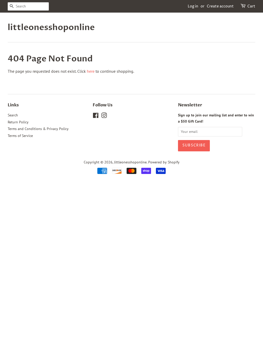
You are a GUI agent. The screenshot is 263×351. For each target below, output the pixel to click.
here (91, 71)
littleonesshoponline (49, 27)
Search (13, 115)
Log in (193, 6)
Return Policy (18, 122)
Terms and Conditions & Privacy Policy (38, 128)
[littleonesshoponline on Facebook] (96, 116)
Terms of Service (20, 135)
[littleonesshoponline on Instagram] (104, 116)
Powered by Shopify (164, 162)
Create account (220, 6)
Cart (251, 6)
